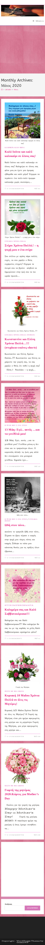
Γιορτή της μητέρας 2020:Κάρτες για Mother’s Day (22, 794)
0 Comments (15, 189)
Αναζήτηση (8, 904)
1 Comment (14, 638)
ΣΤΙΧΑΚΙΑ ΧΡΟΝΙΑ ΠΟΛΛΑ (15, 241)
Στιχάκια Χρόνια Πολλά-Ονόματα (20, 335)
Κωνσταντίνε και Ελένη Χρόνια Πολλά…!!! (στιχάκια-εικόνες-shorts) (21, 343)
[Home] (2, 89)
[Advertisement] (22, 49)
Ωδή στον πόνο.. (15, 525)
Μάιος (16, 89)
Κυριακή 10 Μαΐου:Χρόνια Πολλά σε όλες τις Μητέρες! (22, 699)
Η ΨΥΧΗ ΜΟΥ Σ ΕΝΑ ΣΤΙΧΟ (16, 425)
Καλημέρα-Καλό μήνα (14, 147)
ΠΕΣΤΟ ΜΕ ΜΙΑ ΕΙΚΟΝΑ (14, 691)
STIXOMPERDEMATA (19, 605)
